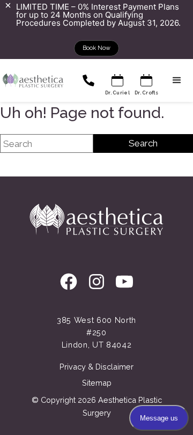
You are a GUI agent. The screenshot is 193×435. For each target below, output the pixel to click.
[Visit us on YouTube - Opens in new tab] (124, 282)
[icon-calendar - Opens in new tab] (117, 80)
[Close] (8, 5)
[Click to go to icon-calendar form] (146, 80)
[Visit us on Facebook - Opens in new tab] (69, 282)
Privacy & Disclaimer (96, 366)
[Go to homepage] (31, 80)
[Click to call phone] (88, 80)
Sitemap (97, 382)
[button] (177, 80)
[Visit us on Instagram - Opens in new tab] (96, 282)
